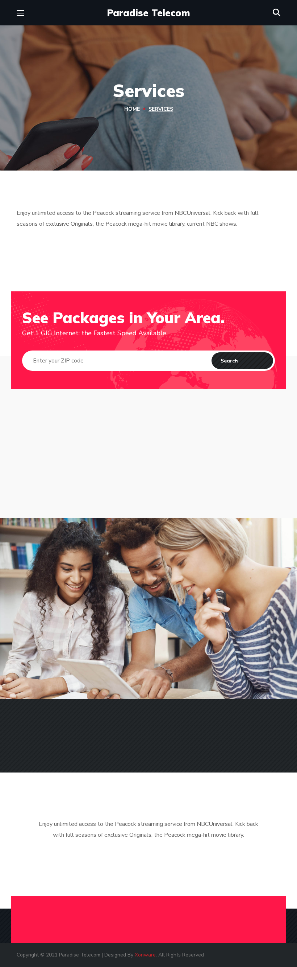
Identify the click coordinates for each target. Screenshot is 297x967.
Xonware (145, 954)
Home (132, 109)
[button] (276, 12)
